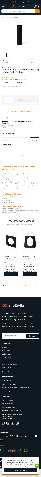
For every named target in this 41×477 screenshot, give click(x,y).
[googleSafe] (3, 450)
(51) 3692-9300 (9, 400)
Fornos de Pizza (7, 357)
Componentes (16, 17)
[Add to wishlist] (38, 69)
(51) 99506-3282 (9, 404)
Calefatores (5, 347)
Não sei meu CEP (7, 144)
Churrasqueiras (7, 350)
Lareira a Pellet (6, 368)
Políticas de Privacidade (9, 384)
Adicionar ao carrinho (26, 100)
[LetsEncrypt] (19, 450)
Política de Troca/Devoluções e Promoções (15, 387)
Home (3, 17)
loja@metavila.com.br (8, 407)
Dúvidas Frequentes (8, 391)
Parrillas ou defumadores (10, 364)
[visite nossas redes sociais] (3, 423)
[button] (7, 2)
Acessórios (5, 371)
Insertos (4, 361)
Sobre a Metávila (7, 380)
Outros (9, 17)
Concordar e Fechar (20, 470)
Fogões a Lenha (6, 354)
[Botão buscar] (37, 11)
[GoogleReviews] (12, 450)
